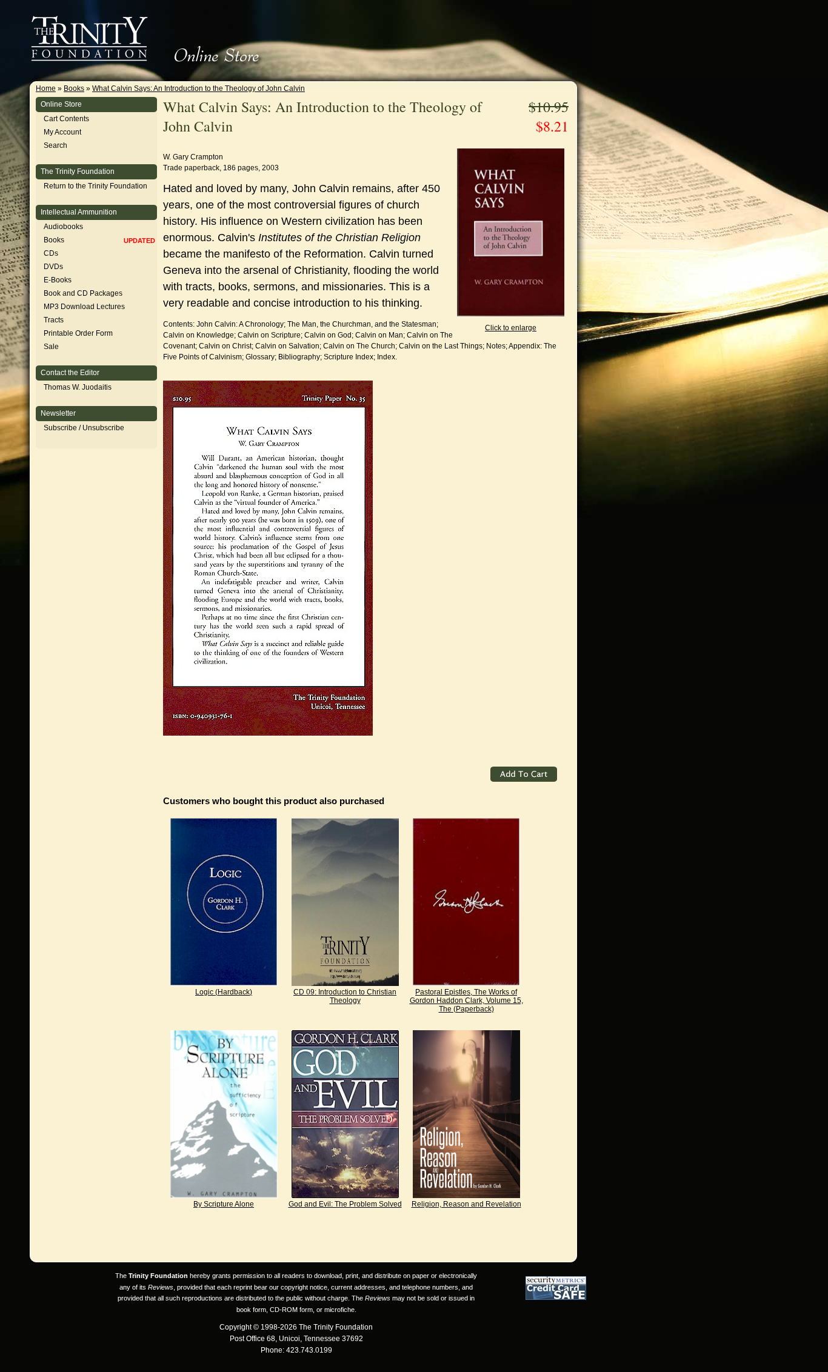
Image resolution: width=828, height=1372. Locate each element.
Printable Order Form (78, 333)
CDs (51, 253)
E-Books (58, 280)
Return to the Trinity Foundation (95, 186)
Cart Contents (66, 119)
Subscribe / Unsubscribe (84, 428)
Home (46, 88)
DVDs (53, 266)
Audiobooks (63, 226)
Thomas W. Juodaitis (78, 387)
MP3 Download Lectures (84, 306)
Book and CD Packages (83, 293)
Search (55, 145)
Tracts (54, 320)
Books (74, 88)
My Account (62, 132)
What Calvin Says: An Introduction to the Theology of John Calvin (198, 88)
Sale (51, 346)
